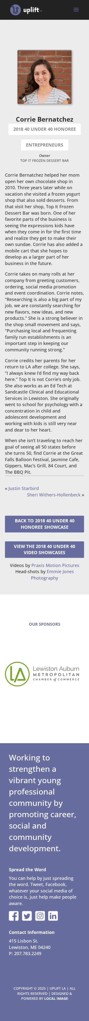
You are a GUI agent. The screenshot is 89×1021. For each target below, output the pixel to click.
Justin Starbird (23, 488)
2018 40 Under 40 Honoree (47, 524)
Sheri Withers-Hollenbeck (54, 495)
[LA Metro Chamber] (44, 674)
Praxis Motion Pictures (55, 565)
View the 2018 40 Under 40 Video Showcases (44, 549)
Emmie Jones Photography (52, 574)
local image (56, 998)
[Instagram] (40, 916)
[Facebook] (14, 916)
